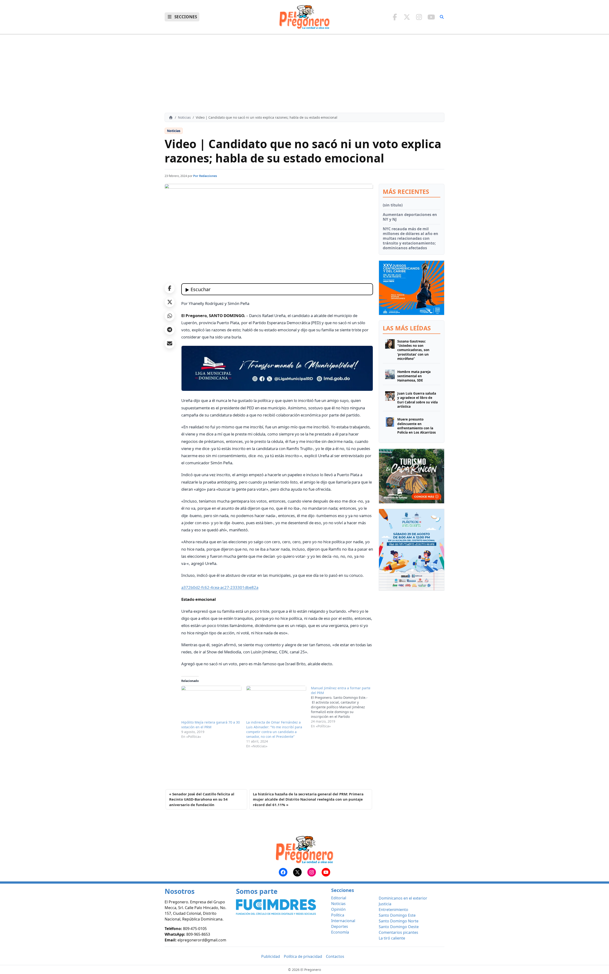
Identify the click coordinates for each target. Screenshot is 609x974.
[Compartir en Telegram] (170, 330)
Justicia (385, 903)
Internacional (343, 920)
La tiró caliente (392, 938)
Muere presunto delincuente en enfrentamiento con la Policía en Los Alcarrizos (416, 426)
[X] (407, 17)
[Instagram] (419, 17)
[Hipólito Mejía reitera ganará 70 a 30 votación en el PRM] (211, 703)
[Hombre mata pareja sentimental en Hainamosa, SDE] (390, 376)
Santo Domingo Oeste (399, 926)
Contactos (335, 956)
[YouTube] (431, 17)
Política (337, 915)
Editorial (338, 898)
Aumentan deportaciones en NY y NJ (410, 217)
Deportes (339, 926)
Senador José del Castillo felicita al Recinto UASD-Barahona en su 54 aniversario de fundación (201, 799)
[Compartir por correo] (170, 343)
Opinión (338, 909)
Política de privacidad (303, 956)
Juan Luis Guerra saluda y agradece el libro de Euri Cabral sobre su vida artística (417, 400)
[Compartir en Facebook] (170, 288)
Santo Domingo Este (397, 915)
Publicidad (270, 956)
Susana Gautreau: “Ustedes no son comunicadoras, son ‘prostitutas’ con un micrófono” (413, 350)
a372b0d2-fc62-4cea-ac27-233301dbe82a (219, 587)
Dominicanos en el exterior (403, 898)
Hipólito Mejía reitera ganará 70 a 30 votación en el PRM (210, 724)
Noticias (184, 117)
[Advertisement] (304, 73)
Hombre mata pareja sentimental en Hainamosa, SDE (414, 376)
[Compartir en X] (170, 302)
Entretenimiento (393, 909)
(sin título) (393, 205)
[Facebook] (395, 17)
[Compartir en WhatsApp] (170, 316)
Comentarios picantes (398, 932)
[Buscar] (441, 17)
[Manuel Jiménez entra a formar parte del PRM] (343, 707)
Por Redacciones (205, 176)
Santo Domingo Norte (398, 921)
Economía (340, 932)
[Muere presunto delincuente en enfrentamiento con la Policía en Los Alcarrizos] (390, 426)
